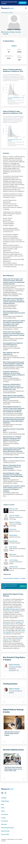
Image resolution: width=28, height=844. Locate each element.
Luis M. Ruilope (13, 560)
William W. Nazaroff (14, 688)
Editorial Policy (5, 831)
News (2, 808)
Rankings (3, 798)
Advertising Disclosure (7, 827)
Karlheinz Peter (13, 567)
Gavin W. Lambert (14, 515)
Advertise (4, 824)
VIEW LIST (22, 2)
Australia (5, 34)
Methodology (5, 801)
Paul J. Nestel (13, 547)
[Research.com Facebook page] (2, 793)
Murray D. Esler (13, 509)
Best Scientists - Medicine (7, 12)
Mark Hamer (12, 554)
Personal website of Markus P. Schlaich (15, 578)
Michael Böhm (13, 535)
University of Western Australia (12, 32)
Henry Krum (12, 529)
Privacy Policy (5, 834)
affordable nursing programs (11, 609)
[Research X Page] (5, 793)
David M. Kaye (13, 541)
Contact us (23, 586)
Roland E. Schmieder (15, 522)
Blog (2, 804)
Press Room (4, 821)
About (3, 811)
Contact (3, 818)
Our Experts (4, 814)
